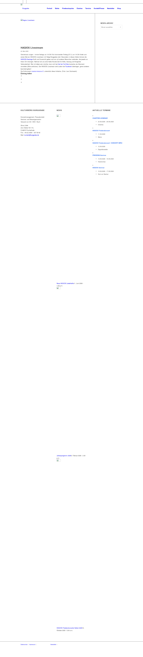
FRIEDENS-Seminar (99, 155)
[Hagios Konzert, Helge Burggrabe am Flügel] (55, 32)
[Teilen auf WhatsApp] (23, 82)
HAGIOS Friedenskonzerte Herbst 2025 (69, 628)
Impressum (32, 644)
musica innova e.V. (38, 71)
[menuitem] (49, 8)
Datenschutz (24, 644)
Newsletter (53, 644)
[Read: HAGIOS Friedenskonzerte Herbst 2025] (59, 461)
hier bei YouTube (63, 64)
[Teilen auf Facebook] (23, 76)
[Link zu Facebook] (21, 1)
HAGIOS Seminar (98, 168)
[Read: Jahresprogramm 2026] (59, 288)
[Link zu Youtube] (24, 1)
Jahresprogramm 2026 (64, 455)
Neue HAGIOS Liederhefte (65, 283)
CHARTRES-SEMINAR (100, 118)
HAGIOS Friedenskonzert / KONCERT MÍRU (107, 143)
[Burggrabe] (25, 8)
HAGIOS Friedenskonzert (101, 130)
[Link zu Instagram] (28, 1)
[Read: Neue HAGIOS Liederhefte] (59, 116)
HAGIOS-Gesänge (27, 59)
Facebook (68, 66)
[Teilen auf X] (23, 79)
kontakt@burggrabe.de (31, 135)
